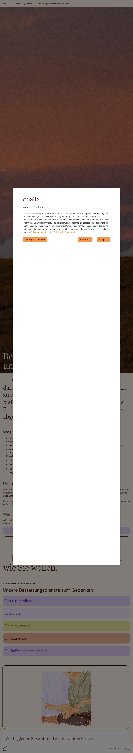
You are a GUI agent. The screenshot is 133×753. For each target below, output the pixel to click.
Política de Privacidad (64, 232)
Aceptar (103, 239)
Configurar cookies (35, 239)
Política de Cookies (39, 232)
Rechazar (85, 239)
